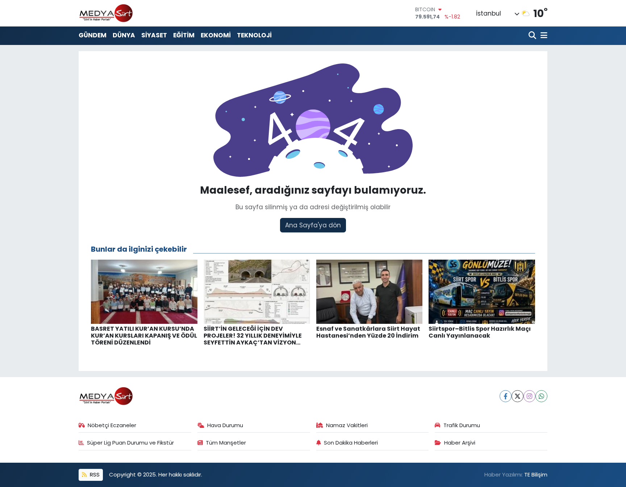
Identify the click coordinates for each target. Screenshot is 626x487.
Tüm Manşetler (226, 442)
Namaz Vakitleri (347, 425)
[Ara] (533, 36)
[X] (517, 396)
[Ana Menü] (543, 36)
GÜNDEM (93, 35)
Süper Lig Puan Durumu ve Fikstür (130, 442)
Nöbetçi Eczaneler (112, 425)
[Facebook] (506, 396)
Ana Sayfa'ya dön (313, 225)
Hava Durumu (225, 425)
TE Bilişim (535, 474)
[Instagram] (529, 396)
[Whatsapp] (541, 396)
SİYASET (154, 35)
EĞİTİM (184, 35)
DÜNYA (124, 35)
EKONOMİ (216, 35)
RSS (94, 474)
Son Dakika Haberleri (351, 442)
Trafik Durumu (461, 425)
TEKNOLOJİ (254, 35)
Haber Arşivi (459, 442)
